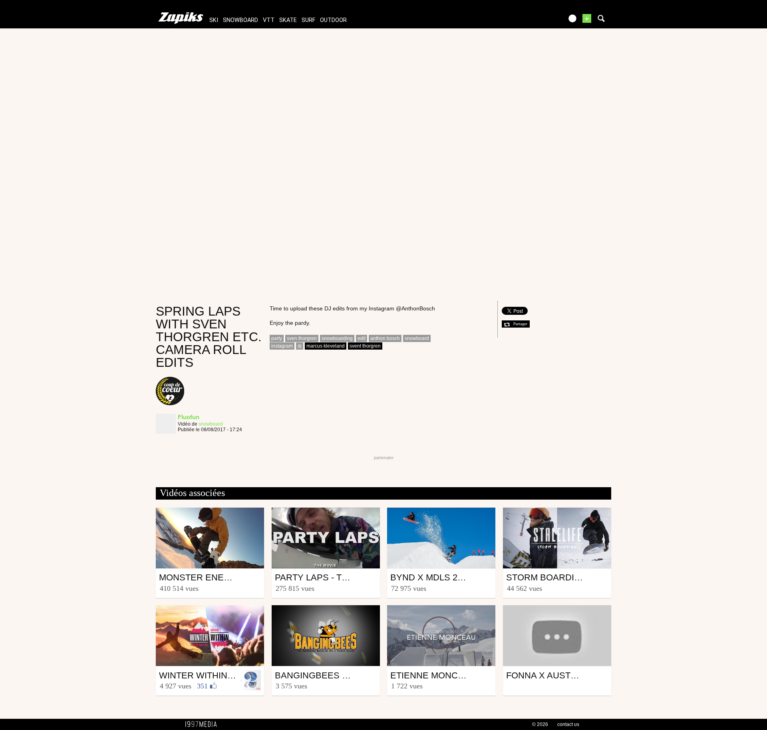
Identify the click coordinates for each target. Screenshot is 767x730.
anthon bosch (385, 338)
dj (300, 346)
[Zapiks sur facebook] (540, 21)
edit (362, 338)
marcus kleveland (325, 346)
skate (288, 20)
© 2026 (540, 724)
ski (213, 20)
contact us (568, 724)
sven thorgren (302, 338)
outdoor (333, 20)
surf (308, 20)
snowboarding (337, 338)
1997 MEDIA (203, 724)
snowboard (240, 20)
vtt (268, 20)
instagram (282, 346)
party (276, 338)
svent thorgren (365, 346)
